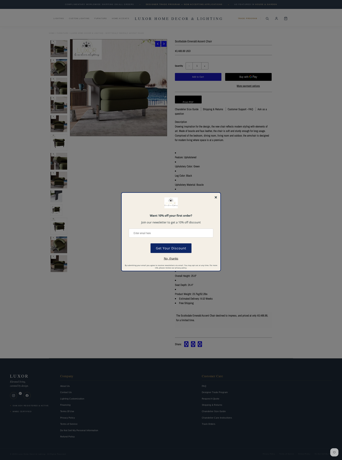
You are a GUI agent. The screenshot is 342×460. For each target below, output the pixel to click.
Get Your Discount (171, 248)
